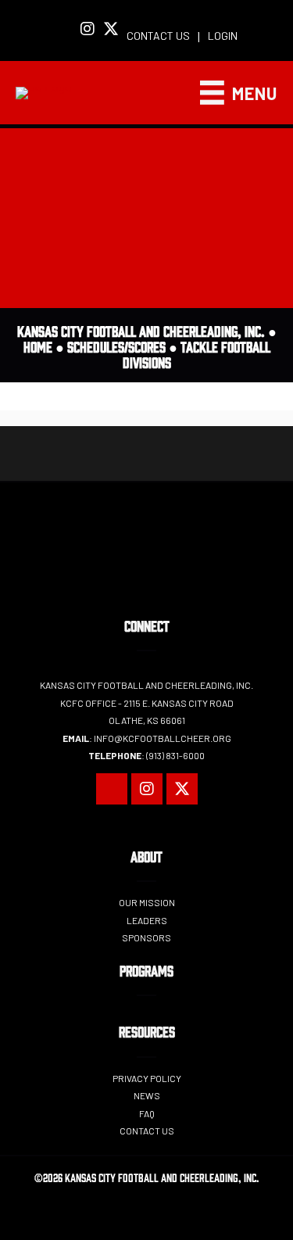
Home (37, 346)
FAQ (147, 1113)
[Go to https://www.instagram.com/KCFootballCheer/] (87, 29)
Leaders (147, 920)
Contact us (158, 35)
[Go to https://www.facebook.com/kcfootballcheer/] (64, 31)
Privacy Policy (147, 1078)
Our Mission (147, 902)
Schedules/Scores (116, 346)
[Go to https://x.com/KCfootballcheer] (111, 29)
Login (223, 35)
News (147, 1095)
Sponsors (146, 937)
